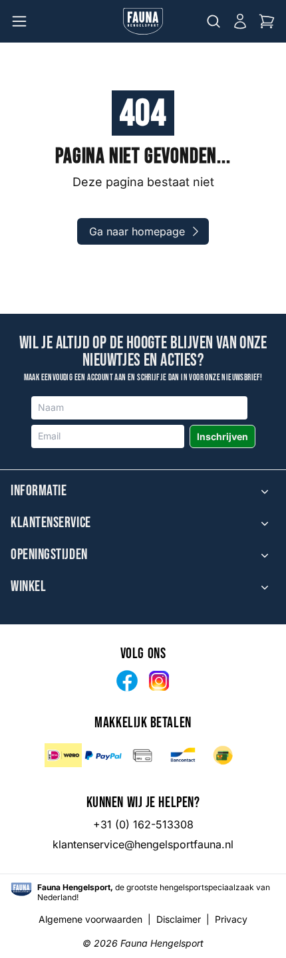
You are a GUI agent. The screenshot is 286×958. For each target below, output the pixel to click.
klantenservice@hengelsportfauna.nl (143, 844)
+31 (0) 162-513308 (143, 824)
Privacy (231, 919)
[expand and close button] (264, 491)
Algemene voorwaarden (90, 919)
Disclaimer (178, 919)
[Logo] (143, 21)
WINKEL (28, 587)
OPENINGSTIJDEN (49, 555)
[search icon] (213, 21)
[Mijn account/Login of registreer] (240, 21)
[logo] (21, 889)
